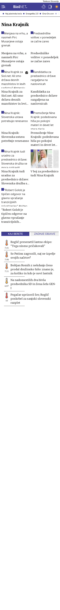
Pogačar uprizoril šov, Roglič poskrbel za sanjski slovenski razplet (30, 298)
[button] (2, 7)
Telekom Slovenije (51, 1)
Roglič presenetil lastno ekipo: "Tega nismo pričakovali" (31, 244)
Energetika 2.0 (32, 14)
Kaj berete (15, 234)
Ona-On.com (48, 14)
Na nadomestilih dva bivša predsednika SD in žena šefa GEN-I (33, 284)
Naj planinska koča (13, 14)
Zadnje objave (44, 234)
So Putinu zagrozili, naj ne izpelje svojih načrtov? (32, 255)
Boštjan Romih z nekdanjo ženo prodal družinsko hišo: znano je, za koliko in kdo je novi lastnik (32, 269)
